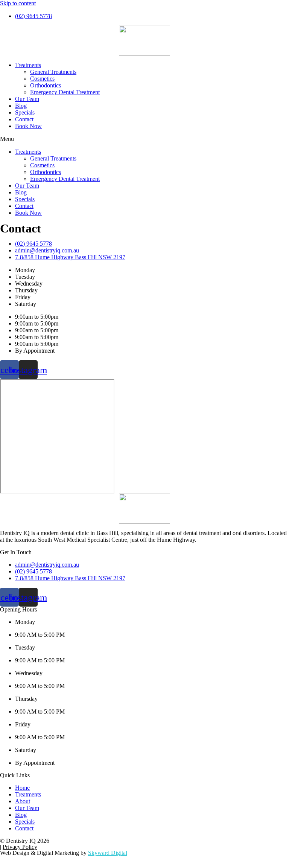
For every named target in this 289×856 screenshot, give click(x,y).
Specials (25, 112)
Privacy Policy (20, 847)
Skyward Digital (107, 853)
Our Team (27, 99)
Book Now (28, 126)
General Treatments (53, 72)
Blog (21, 105)
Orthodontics (45, 85)
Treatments (28, 65)
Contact (24, 119)
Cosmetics (42, 78)
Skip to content (18, 3)
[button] (144, 139)
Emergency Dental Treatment (65, 92)
